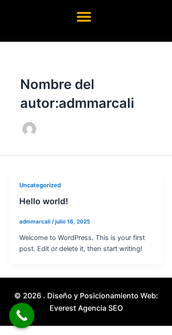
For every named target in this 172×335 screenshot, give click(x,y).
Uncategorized (40, 185)
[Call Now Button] (21, 315)
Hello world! (43, 201)
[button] (83, 16)
